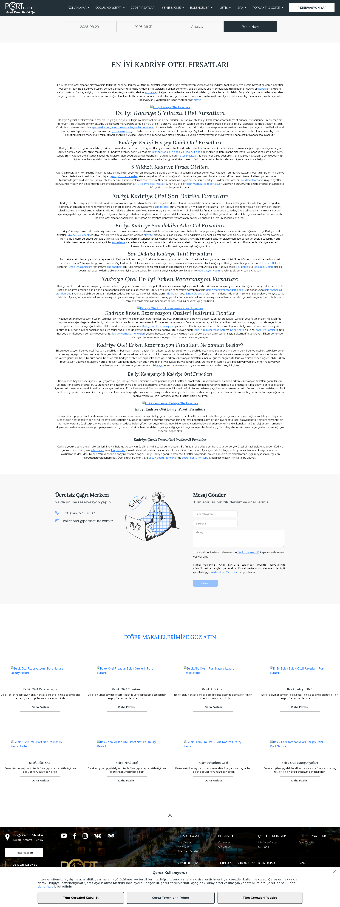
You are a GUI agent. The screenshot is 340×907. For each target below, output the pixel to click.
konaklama (265, 88)
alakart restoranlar (122, 127)
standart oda (160, 152)
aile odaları (172, 293)
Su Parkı (263, 847)
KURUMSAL (268, 863)
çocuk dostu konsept (195, 457)
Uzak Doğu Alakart (80, 266)
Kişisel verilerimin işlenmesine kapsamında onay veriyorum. (238, 554)
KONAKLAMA (188, 836)
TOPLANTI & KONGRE (236, 863)
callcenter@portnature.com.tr (88, 521)
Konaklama (77, 7)
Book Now (250, 26)
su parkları (244, 266)
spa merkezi (114, 266)
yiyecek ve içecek (79, 235)
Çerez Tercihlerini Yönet (170, 897)
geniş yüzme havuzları (124, 176)
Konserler (224, 842)
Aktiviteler (224, 847)
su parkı (150, 92)
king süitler (118, 450)
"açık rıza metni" (248, 552)
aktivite (148, 235)
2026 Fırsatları (143, 7)
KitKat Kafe (237, 329)
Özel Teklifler (307, 842)
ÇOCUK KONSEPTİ (274, 836)
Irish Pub (199, 329)
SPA (240, 7)
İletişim (225, 7)
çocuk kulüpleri (121, 131)
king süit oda (193, 152)
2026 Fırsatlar (312, 836)
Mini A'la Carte (267, 842)
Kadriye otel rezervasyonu (158, 326)
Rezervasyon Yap (312, 7)
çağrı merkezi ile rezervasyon (204, 183)
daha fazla (45, 886)
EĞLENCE (226, 836)
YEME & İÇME (188, 863)
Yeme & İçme (171, 7)
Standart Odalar (187, 851)
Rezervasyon (24, 852)
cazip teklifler (161, 206)
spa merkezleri (101, 127)
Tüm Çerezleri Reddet (260, 897)
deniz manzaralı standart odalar (225, 289)
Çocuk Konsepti (108, 7)
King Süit (183, 847)
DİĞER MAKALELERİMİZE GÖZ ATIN (170, 637)
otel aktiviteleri (189, 155)
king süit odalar (195, 293)
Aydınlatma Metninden (225, 572)
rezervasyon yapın (208, 270)
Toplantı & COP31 (266, 7)
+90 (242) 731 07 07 (79, 513)
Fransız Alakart (271, 263)
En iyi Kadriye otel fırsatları (149, 183)
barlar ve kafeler (144, 127)
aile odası (174, 152)
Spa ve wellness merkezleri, (128, 333)
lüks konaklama (250, 180)
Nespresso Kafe (216, 329)
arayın (197, 99)
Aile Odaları (184, 842)
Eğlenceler (199, 7)
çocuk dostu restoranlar (163, 457)
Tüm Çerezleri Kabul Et (80, 897)
